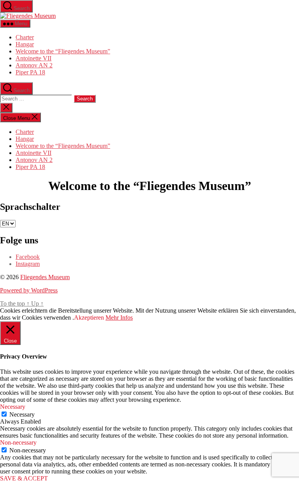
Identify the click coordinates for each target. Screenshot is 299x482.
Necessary (22, 414)
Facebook (28, 256)
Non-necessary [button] (18, 442)
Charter (25, 37)
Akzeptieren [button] (89, 317)
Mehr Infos (119, 317)
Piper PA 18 (30, 72)
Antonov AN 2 (34, 65)
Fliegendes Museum (45, 277)
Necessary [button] (12, 406)
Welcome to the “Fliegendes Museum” (63, 51)
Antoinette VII (33, 58)
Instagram (28, 263)
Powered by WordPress (29, 290)
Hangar (25, 44)
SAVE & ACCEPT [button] (24, 478)
